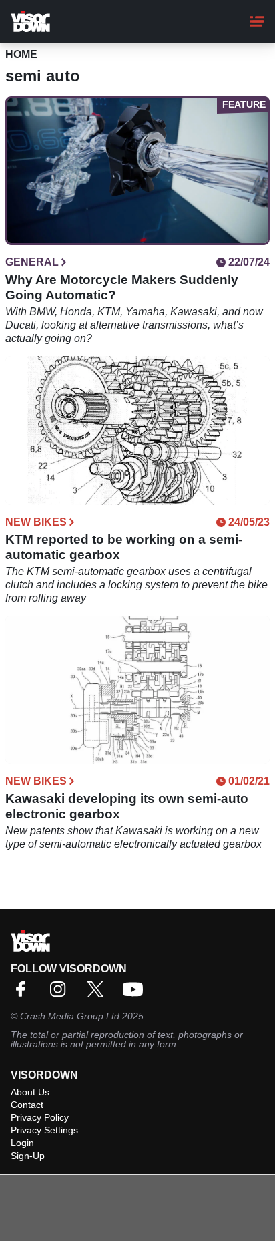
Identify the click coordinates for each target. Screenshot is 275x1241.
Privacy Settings (44, 1130)
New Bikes (36, 522)
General (32, 262)
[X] (98, 993)
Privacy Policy (40, 1117)
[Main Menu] (257, 21)
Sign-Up (28, 1155)
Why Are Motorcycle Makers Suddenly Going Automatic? (121, 287)
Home (21, 54)
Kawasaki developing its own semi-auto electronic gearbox (126, 806)
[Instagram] (61, 993)
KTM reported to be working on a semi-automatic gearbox (123, 547)
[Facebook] (24, 993)
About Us (30, 1092)
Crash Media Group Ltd (69, 1016)
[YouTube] (136, 993)
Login (22, 1142)
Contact (27, 1104)
